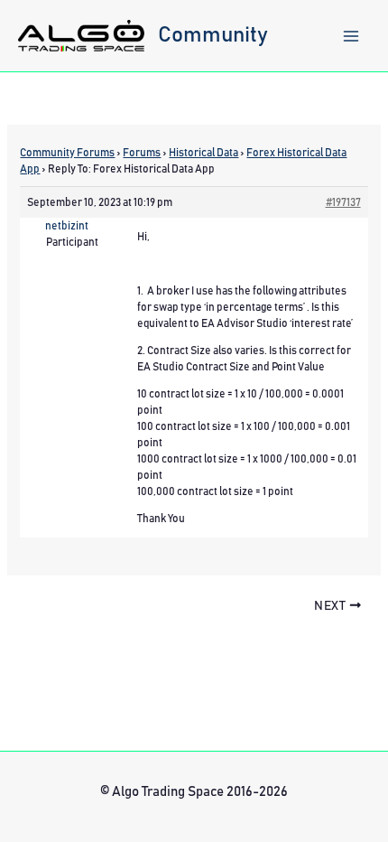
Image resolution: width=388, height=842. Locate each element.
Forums (142, 152)
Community (213, 35)
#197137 (343, 202)
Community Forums (67, 152)
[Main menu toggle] (351, 36)
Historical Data (203, 152)
